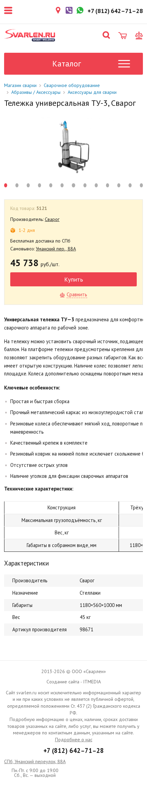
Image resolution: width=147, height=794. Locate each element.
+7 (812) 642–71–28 (73, 750)
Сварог (52, 219)
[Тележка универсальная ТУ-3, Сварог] (73, 147)
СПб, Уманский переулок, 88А (35, 761)
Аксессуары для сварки (92, 92)
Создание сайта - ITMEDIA (73, 682)
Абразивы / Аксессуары (36, 92)
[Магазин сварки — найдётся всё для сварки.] (29, 35)
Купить (73, 279)
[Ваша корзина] (122, 35)
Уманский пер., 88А (56, 249)
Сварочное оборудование (72, 85)
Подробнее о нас (73, 739)
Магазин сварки (20, 85)
